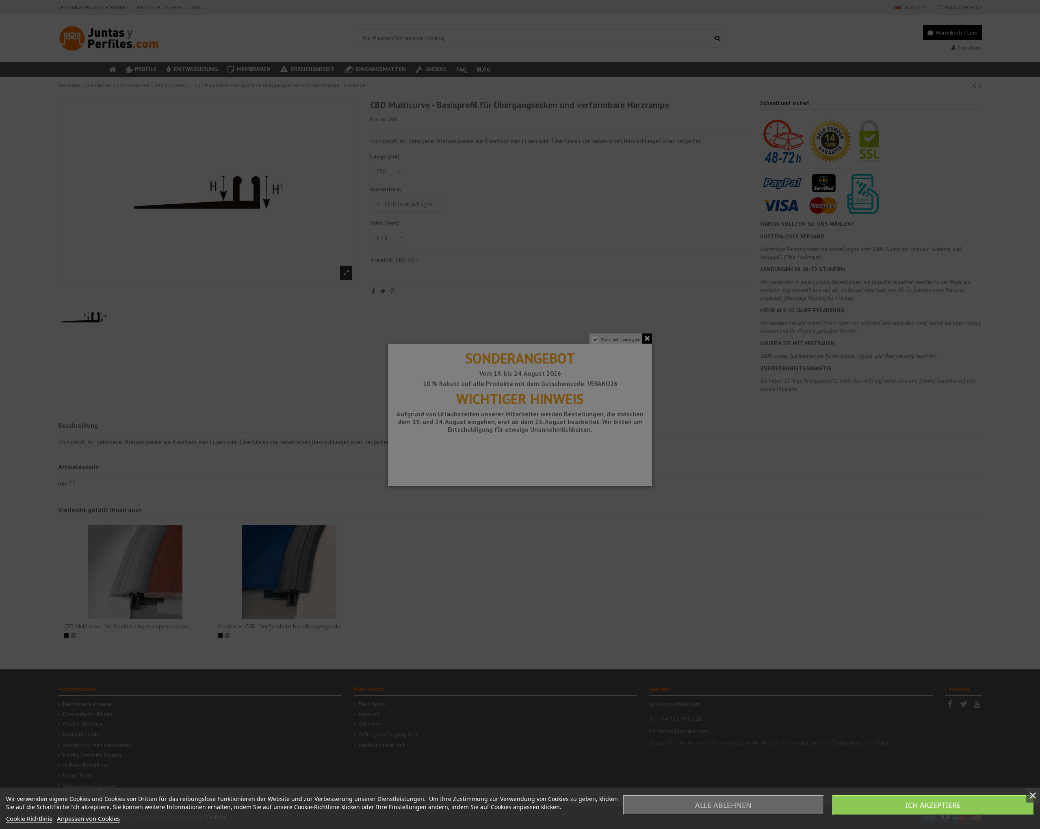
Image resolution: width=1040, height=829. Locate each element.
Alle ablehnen (723, 805)
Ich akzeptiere (933, 805)
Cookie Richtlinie (29, 818)
